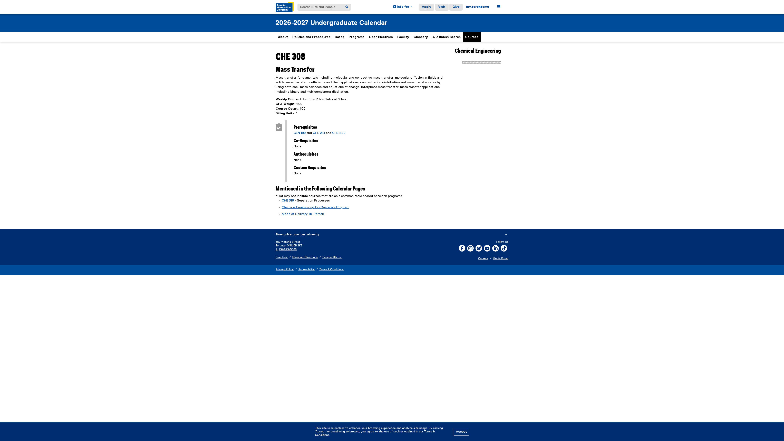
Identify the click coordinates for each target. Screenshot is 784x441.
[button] (402, 7)
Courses (471, 37)
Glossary (421, 37)
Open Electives (381, 37)
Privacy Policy (285, 269)
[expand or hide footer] (506, 234)
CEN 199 (300, 133)
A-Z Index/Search (446, 37)
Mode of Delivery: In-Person (303, 214)
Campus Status (332, 257)
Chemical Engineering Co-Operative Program (315, 207)
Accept (461, 431)
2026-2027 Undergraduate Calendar (332, 23)
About (283, 37)
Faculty (403, 37)
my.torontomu (477, 7)
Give (456, 7)
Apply (426, 7)
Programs (356, 37)
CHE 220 (338, 133)
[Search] (347, 7)
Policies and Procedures (311, 37)
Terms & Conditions (331, 269)
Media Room (500, 258)
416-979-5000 (288, 249)
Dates (339, 37)
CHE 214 (319, 133)
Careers (483, 258)
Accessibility (306, 269)
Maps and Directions (305, 257)
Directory (282, 257)
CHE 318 (288, 200)
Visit (441, 7)
